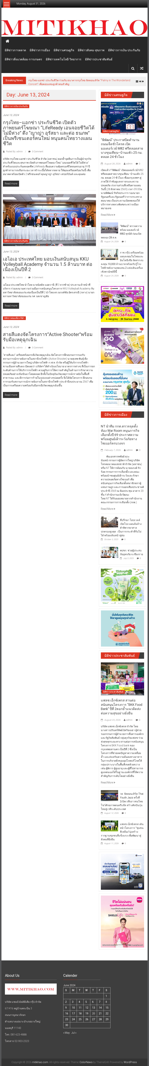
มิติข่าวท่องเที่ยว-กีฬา (14, 318)
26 (86, 1019)
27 (93, 1019)
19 (86, 1013)
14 (100, 1007)
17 (73, 1013)
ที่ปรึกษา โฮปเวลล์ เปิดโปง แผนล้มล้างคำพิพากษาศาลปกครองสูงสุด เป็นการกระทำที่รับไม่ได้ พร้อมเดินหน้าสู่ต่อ (121, 528)
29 (107, 1019)
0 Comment (37, 151)
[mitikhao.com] (74, 28)
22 (107, 1013)
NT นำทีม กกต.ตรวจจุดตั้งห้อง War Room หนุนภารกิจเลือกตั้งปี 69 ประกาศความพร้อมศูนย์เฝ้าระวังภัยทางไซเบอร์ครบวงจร (120, 434)
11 (80, 1007)
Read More (107, 214)
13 (93, 1007)
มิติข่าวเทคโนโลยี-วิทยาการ (63, 59)
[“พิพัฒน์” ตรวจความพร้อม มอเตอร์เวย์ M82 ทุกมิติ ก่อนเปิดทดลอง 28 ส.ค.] (109, 227)
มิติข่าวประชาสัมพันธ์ (98, 59)
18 (80, 1013)
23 (66, 1019)
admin (129, 163)
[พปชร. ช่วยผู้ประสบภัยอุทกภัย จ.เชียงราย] (109, 552)
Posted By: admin (14, 151)
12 (86, 1007)
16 (66, 1013)
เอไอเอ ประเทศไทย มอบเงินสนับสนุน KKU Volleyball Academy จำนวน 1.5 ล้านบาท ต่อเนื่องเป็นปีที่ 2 (47, 264)
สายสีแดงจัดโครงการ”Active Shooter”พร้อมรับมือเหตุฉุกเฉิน (47, 337)
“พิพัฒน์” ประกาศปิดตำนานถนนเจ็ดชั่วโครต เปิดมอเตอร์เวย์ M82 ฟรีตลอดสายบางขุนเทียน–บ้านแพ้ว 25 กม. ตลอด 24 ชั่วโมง (122, 148)
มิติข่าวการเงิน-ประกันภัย (124, 50)
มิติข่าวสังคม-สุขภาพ (91, 50)
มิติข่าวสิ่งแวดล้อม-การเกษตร (23, 59)
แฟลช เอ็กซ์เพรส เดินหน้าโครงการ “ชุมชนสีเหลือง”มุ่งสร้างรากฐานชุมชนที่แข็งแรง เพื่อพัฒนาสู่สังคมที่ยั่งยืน (122, 832)
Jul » (73, 1032)
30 (66, 1025)
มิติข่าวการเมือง (40, 50)
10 (73, 1007)
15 (107, 1007)
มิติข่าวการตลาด (15, 50)
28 (100, 1019)
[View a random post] (141, 68)
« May (66, 1032)
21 (100, 1013)
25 (80, 1019)
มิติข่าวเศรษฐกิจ (64, 50)
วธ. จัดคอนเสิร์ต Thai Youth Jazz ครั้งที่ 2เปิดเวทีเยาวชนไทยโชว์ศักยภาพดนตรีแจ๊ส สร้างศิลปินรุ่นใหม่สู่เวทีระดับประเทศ (122, 801)
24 (73, 1019)
